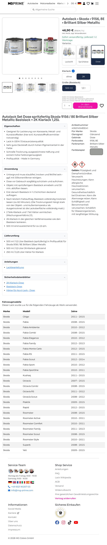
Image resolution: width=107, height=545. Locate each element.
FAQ (57, 473)
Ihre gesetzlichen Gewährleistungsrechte (76, 494)
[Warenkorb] (92, 3)
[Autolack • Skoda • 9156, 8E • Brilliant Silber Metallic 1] (19, 78)
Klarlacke (62, 3)
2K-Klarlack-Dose (15, 283)
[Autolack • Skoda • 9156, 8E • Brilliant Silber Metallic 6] (35, 78)
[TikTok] (70, 522)
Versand (59, 486)
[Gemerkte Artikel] (88, 3)
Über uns (13, 521)
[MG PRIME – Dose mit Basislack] (42, 87)
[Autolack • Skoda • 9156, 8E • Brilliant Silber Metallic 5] (32, 78)
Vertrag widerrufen (65, 498)
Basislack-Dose (14, 286)
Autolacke (33, 3)
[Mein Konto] (83, 3)
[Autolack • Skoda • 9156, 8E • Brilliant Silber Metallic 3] (25, 78)
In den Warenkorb (85, 105)
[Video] (41, 78)
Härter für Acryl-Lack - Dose (20, 290)
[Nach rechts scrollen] (68, 3)
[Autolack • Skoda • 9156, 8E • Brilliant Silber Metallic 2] (22, 78)
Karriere (12, 513)
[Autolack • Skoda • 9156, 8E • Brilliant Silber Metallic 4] (29, 78)
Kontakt (12, 517)
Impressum (14, 529)
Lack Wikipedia (63, 477)
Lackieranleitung (15, 267)
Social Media (14, 509)
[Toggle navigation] (96, 3)
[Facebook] (57, 522)
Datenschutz (15, 525)
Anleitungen (61, 469)
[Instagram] (63, 522)
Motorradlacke (47, 3)
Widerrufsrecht (63, 490)
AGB (57, 482)
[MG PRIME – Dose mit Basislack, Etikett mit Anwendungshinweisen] (53, 87)
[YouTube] (76, 522)
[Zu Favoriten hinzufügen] (102, 106)
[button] (30, 46)
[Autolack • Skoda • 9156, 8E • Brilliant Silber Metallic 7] (38, 78)
